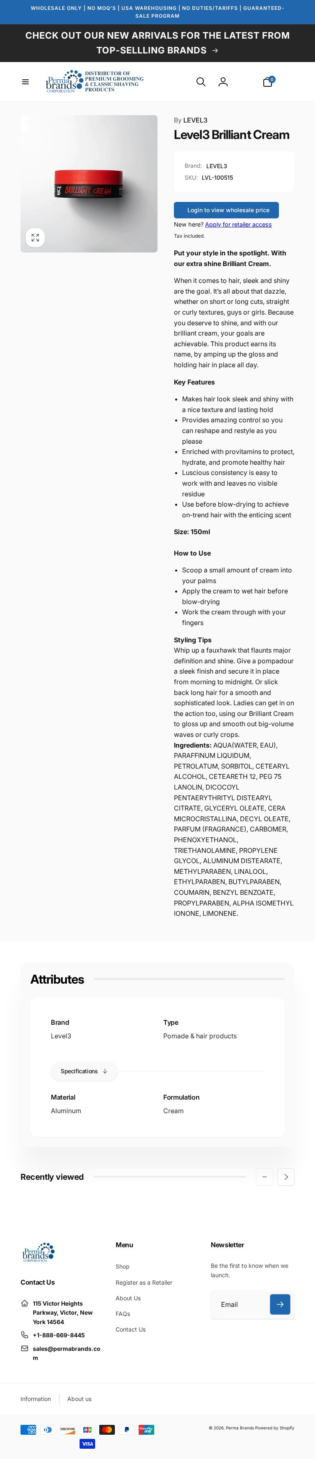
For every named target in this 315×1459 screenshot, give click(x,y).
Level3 (61, 1036)
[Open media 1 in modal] (89, 183)
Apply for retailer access (238, 224)
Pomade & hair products (200, 1036)
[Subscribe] (280, 1304)
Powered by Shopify (274, 1427)
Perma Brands (240, 1427)
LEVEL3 (191, 120)
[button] (25, 82)
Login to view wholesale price (228, 209)
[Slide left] (264, 1177)
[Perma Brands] (38, 1260)
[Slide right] (285, 1177)
